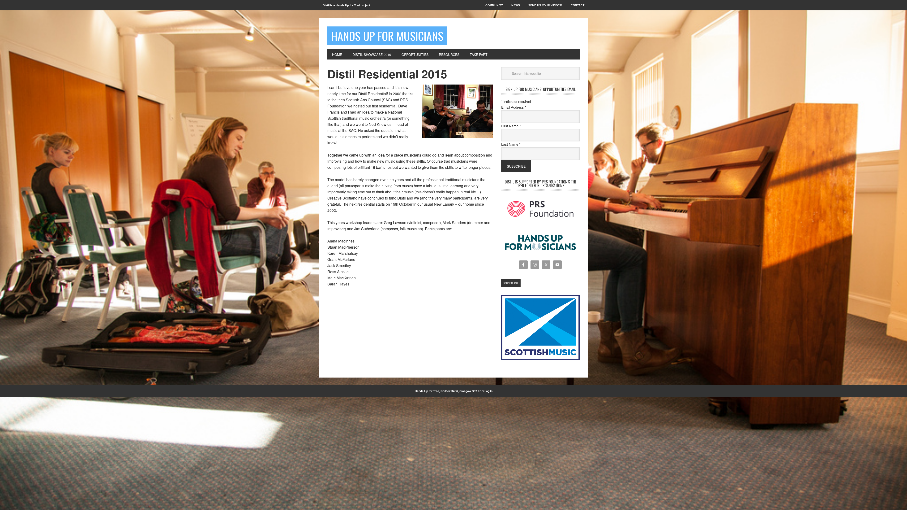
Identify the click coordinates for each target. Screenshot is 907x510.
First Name (511, 125)
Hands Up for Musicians (387, 35)
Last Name (511, 144)
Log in (488, 391)
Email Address (513, 107)
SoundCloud (511, 283)
